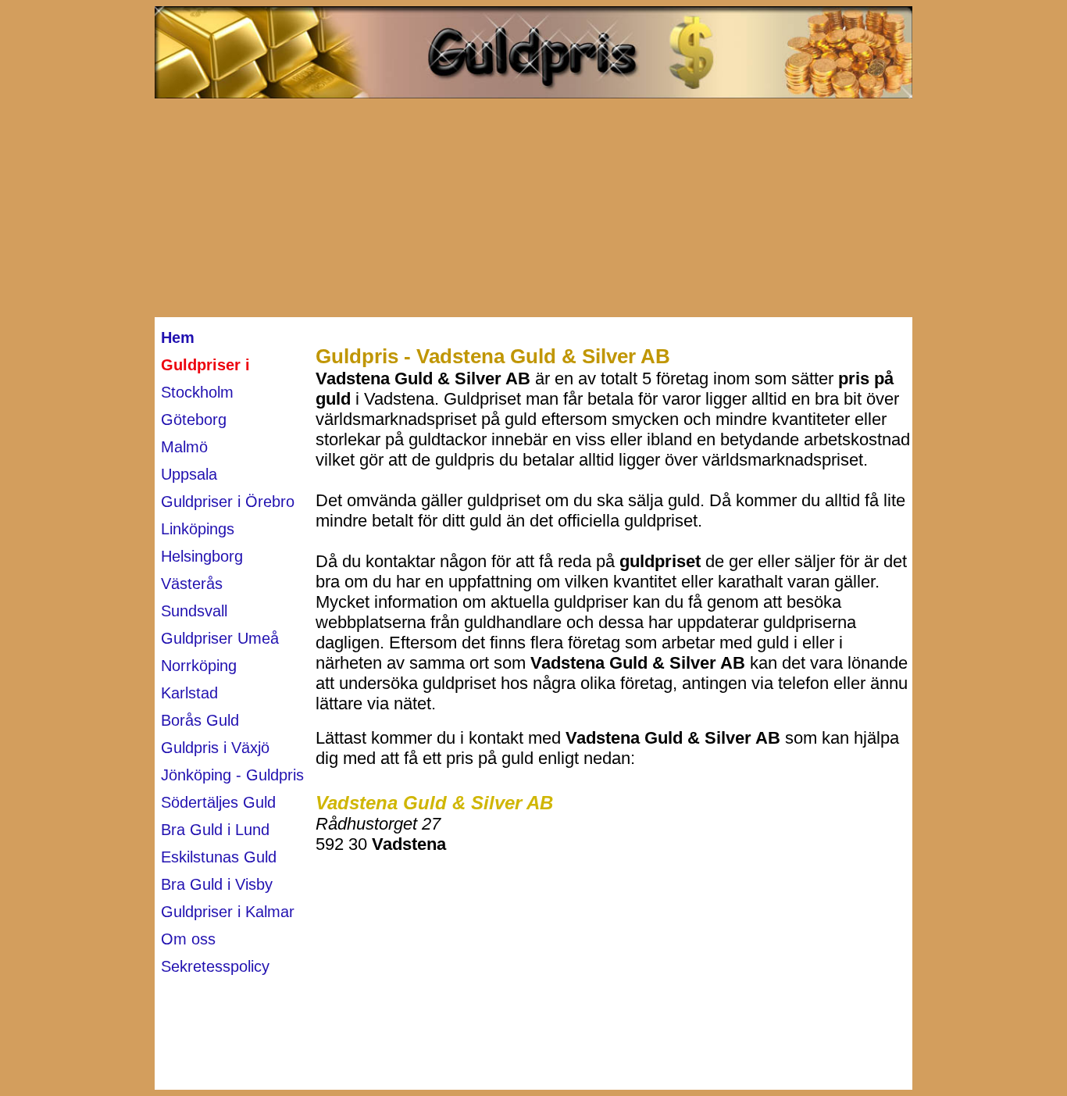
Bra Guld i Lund (215, 829)
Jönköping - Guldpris (232, 775)
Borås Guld (200, 720)
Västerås (192, 583)
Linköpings (197, 528)
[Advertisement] (533, 207)
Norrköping (199, 665)
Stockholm (197, 392)
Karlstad (189, 693)
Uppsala (189, 474)
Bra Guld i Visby (217, 884)
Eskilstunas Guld (219, 857)
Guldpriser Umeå (220, 638)
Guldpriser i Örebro (227, 501)
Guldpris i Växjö (215, 747)
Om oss (188, 939)
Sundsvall (194, 610)
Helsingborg (202, 556)
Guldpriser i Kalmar (227, 911)
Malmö (184, 446)
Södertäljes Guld (218, 802)
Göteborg (194, 419)
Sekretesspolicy (215, 966)
